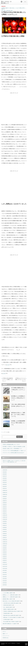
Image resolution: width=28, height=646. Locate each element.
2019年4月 (5, 531)
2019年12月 (5, 515)
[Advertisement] (14, 110)
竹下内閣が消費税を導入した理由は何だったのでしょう (18, 389)
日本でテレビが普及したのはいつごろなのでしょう (12, 460)
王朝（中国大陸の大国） (8, 10)
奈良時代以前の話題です (8, 605)
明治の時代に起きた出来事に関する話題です (11, 615)
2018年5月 (5, 554)
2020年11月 (5, 492)
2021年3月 (5, 484)
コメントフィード (6, 635)
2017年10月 (5, 568)
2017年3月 (5, 582)
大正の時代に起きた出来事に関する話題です (11, 603)
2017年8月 (5, 572)
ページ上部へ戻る (26, 644)
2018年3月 (5, 558)
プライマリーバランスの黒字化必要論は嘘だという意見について (14, 450)
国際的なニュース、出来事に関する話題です (11, 596)
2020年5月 (5, 504)
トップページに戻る (5, 432)
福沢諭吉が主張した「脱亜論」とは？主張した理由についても (18, 414)
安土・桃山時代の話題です (8, 607)
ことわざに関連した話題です (8, 592)
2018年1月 (5, 562)
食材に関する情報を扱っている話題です (10, 623)
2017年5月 (5, 578)
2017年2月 (5, 584)
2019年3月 (5, 533)
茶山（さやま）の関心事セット (6, 2)
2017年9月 (5, 570)
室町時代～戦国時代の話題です (9, 609)
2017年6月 (5, 576)
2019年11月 (5, 517)
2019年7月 (5, 525)
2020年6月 (5, 502)
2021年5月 (5, 480)
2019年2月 (5, 535)
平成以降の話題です (7, 613)
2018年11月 (5, 541)
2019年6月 (5, 527)
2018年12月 (5, 539)
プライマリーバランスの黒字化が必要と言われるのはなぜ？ (13, 452)
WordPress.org (5, 637)
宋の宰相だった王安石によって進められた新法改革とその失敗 (14, 446)
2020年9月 (5, 496)
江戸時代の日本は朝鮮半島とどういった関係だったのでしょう (7, 380)
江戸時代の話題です (5, 8)
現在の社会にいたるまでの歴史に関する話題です (13, 8)
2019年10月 (5, 519)
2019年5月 (5, 529)
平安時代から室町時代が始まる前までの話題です (12, 611)
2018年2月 (5, 560)
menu (25, 1)
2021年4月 (5, 482)
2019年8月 (5, 523)
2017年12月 (5, 564)
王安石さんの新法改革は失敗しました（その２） (11, 444)
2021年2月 (5, 486)
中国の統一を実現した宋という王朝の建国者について (12, 448)
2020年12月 (5, 490)
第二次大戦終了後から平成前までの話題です (11, 621)
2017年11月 (5, 566)
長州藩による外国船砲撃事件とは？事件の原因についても (18, 422)
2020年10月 (5, 494)
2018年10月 (5, 543)
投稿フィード (5, 633)
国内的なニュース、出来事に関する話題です (11, 594)
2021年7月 (5, 476)
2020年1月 (5, 513)
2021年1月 (5, 488)
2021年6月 (5, 478)
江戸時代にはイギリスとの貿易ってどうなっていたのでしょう (20, 380)
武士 (2, 10)
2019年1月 (5, 537)
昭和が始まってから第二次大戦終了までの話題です (13, 617)
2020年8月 (5, 498)
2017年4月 (5, 580)
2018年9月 (5, 545)
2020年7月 (5, 500)
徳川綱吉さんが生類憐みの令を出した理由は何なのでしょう (18, 397)
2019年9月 (5, 521)
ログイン (4, 631)
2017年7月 (5, 574)
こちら (7, 364)
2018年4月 (5, 556)
